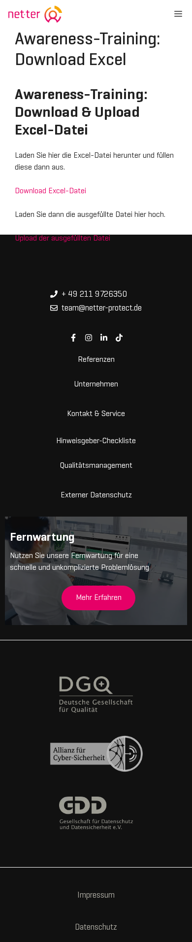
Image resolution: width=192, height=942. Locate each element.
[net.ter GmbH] (35, 15)
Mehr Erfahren (99, 597)
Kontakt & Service (96, 413)
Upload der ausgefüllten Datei (62, 238)
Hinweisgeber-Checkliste (96, 440)
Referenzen (96, 358)
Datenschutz (96, 928)
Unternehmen (96, 383)
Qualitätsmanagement (96, 464)
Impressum (96, 896)
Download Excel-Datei (50, 191)
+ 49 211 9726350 (94, 295)
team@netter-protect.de (102, 309)
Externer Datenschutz (96, 494)
